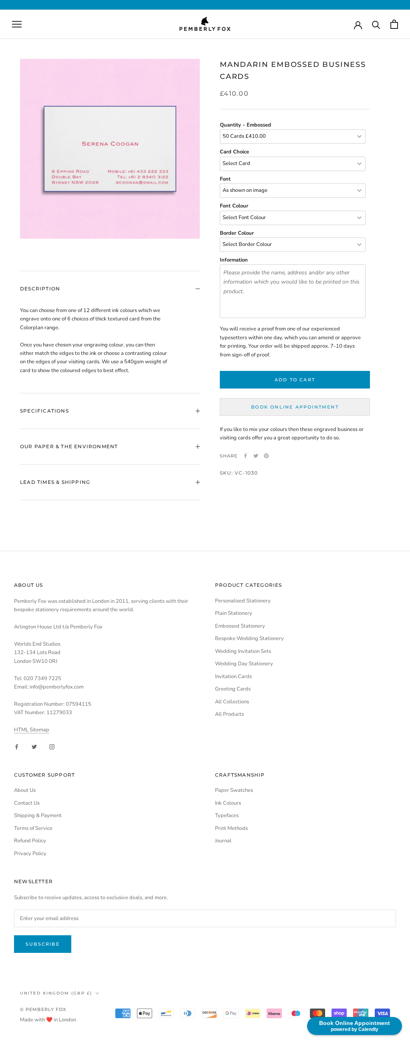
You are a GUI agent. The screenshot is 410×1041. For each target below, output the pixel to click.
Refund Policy (30, 840)
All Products (229, 714)
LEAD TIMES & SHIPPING (55, 482)
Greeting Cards (233, 689)
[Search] (376, 24)
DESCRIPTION (40, 289)
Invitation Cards (233, 676)
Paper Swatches (234, 790)
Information (234, 260)
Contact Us (27, 803)
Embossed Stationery (240, 626)
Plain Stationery (233, 613)
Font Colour (234, 205)
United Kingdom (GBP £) (56, 993)
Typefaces (227, 815)
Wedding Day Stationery (244, 663)
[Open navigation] (17, 24)
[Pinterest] (266, 455)
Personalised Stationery (243, 600)
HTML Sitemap (31, 729)
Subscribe (43, 944)
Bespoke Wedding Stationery (249, 638)
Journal (223, 840)
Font (225, 179)
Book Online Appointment (295, 407)
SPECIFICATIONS (44, 411)
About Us (25, 790)
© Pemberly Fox (43, 1009)
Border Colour (237, 233)
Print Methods (231, 828)
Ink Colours (228, 803)
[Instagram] (51, 746)
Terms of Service (33, 828)
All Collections (232, 701)
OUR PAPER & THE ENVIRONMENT (69, 446)
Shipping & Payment (38, 815)
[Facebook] (245, 455)
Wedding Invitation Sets (243, 651)
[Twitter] (255, 455)
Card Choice (234, 151)
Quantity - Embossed (245, 125)
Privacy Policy (30, 853)
